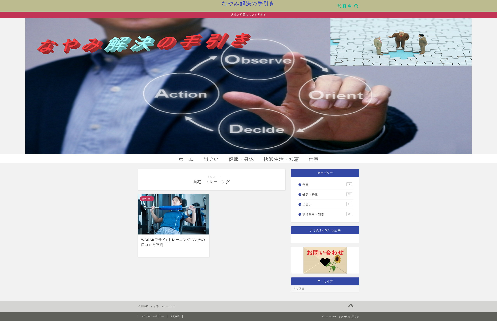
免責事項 (175, 316)
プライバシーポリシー (152, 316)
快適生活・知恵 (281, 159)
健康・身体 (241, 159)
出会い (211, 159)
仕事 (314, 159)
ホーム (186, 159)
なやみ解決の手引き (248, 3)
